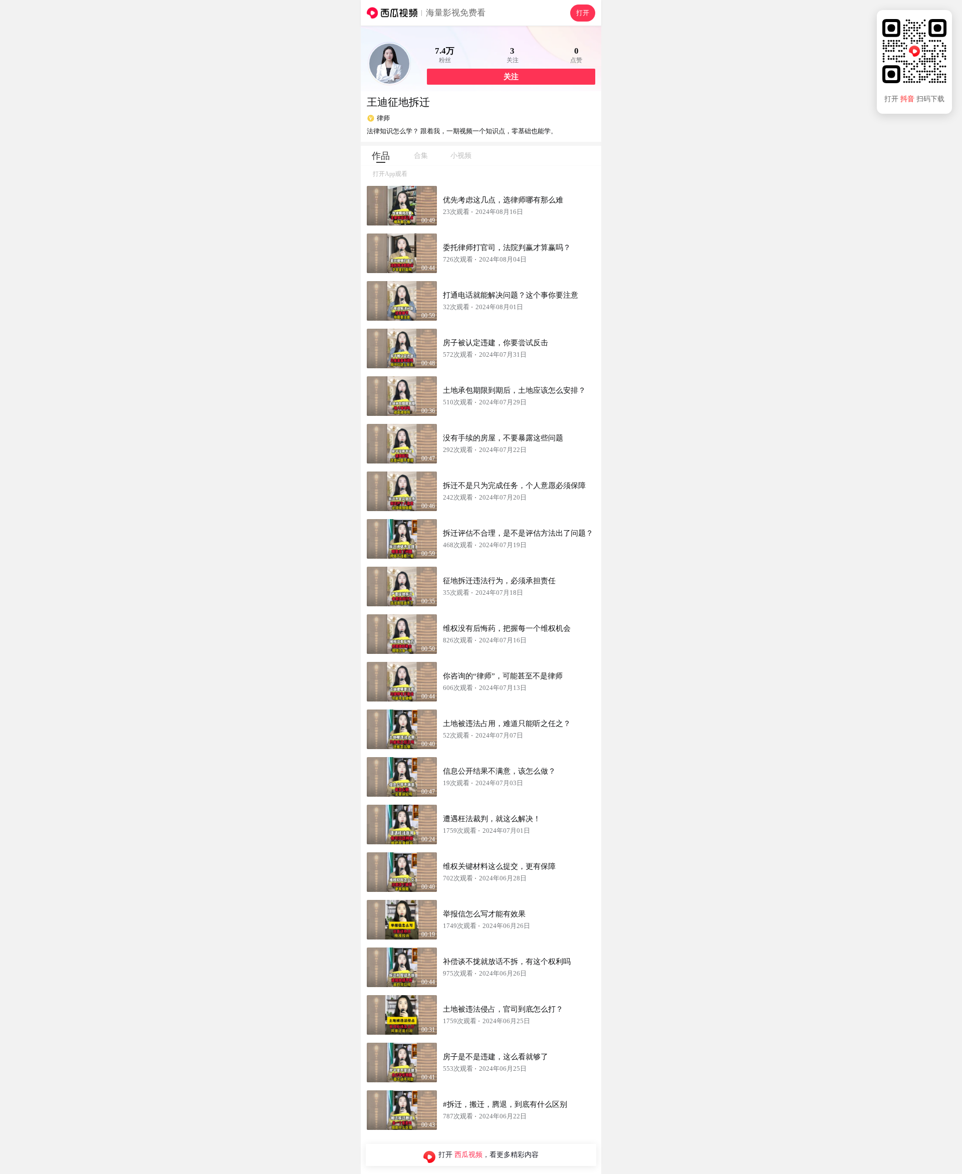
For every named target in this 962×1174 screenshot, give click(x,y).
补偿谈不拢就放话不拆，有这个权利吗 (507, 962)
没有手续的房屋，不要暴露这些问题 (503, 438)
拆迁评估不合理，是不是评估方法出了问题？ (518, 533)
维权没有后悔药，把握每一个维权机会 (507, 628)
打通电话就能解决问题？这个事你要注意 (510, 295)
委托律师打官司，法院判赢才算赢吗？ (507, 248)
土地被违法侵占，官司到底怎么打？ (503, 1009)
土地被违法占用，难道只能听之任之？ (507, 724)
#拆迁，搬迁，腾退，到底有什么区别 (505, 1104)
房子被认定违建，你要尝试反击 (495, 343)
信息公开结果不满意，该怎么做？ (499, 771)
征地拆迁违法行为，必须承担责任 (499, 581)
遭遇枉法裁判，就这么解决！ (492, 819)
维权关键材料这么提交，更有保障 (499, 866)
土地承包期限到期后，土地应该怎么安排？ (514, 390)
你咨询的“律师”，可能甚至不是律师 (503, 676)
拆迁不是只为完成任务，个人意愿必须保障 (514, 486)
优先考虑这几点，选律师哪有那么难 (503, 200)
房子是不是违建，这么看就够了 (495, 1057)
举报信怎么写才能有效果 (484, 914)
